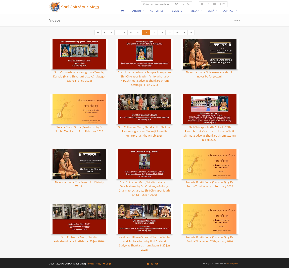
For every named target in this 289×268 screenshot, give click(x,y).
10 (138, 32)
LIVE (222, 4)
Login (108, 263)
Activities (157, 10)
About (136, 10)
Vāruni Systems (232, 264)
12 (153, 32)
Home (237, 20)
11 (145, 32)
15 (177, 32)
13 (161, 32)
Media (194, 10)
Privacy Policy (94, 263)
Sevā (211, 10)
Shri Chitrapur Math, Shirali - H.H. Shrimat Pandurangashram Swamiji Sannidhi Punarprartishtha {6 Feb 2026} (144, 131)
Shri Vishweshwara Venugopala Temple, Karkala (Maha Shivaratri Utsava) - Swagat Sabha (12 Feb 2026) (79, 76)
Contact (229, 10)
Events (177, 10)
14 (169, 32)
